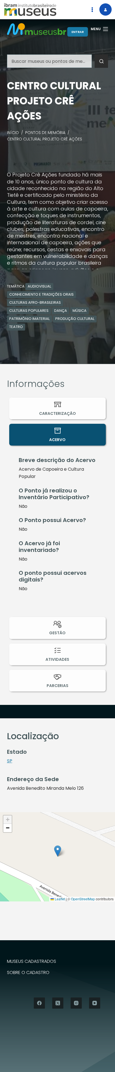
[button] (57, 851)
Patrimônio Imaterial (29, 318)
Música (80, 310)
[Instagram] (76, 1003)
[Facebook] (39, 1003)
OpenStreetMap (83, 898)
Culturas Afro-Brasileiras (35, 302)
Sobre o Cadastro (28, 973)
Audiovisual (39, 286)
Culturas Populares (29, 310)
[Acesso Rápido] (92, 9)
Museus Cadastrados (31, 962)
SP (9, 761)
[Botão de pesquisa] (101, 61)
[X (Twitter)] (57, 1003)
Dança (60, 310)
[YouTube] (94, 1003)
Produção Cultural (74, 318)
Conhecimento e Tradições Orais (41, 294)
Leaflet (59, 898)
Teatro (16, 326)
